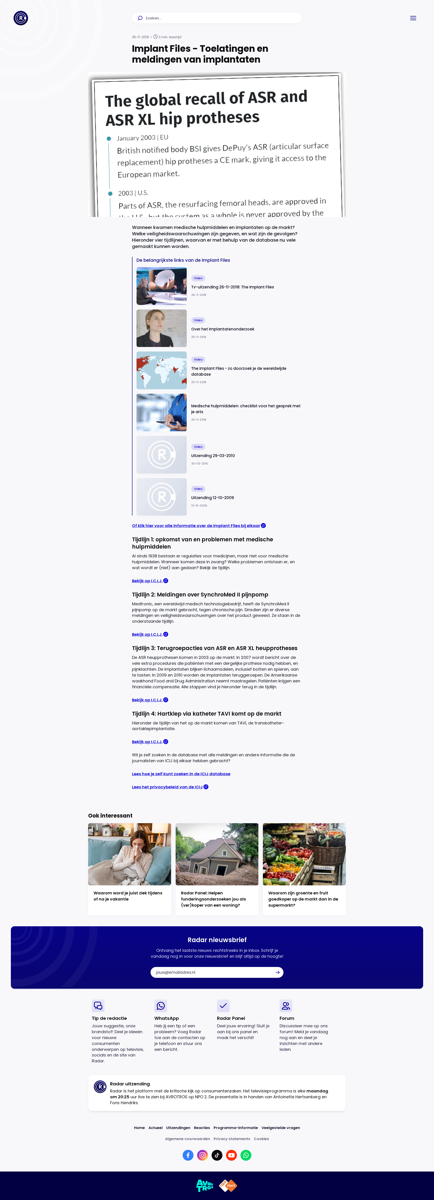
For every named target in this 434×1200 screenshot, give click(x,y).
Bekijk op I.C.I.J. (147, 581)
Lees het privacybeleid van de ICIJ (167, 787)
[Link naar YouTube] (231, 1155)
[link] (119, 1032)
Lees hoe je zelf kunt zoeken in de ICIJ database (181, 774)
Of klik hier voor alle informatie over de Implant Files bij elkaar (196, 525)
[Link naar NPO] (228, 1186)
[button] (413, 18)
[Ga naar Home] (21, 18)
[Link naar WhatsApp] (246, 1155)
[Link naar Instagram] (202, 1155)
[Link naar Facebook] (188, 1155)
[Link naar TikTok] (217, 1155)
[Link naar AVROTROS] (204, 1186)
